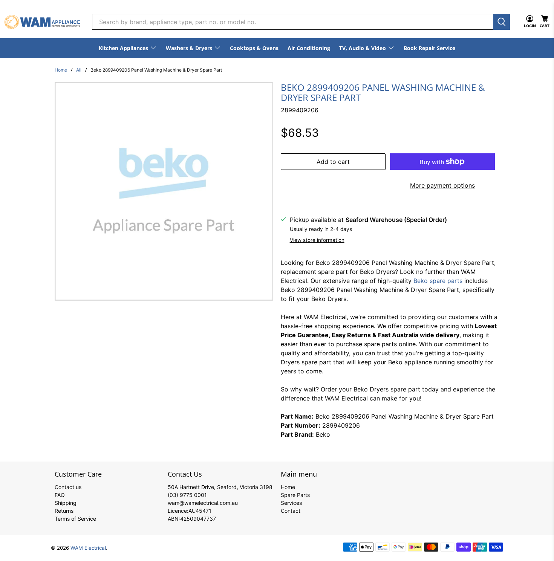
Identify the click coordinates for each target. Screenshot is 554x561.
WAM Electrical (88, 548)
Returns (64, 510)
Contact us (68, 487)
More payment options (442, 185)
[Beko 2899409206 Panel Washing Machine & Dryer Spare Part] (164, 191)
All (78, 70)
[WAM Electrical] (42, 22)
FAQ (60, 495)
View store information (317, 240)
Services (291, 503)
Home (61, 70)
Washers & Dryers (189, 48)
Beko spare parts (437, 280)
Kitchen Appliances (123, 48)
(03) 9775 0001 (187, 495)
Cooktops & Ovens (254, 48)
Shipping (66, 503)
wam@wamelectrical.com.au (203, 503)
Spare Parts (295, 495)
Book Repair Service (429, 48)
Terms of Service (75, 518)
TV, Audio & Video (362, 48)
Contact (290, 510)
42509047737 (198, 518)
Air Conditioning (309, 48)
